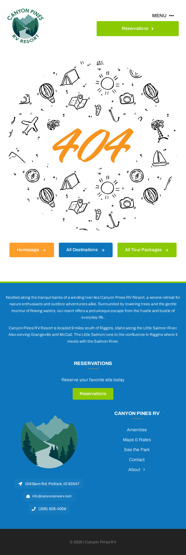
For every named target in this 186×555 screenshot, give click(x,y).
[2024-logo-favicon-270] (49, 412)
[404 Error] (93, 62)
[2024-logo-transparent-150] (25, 9)
